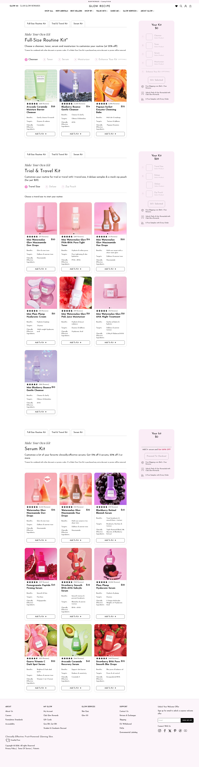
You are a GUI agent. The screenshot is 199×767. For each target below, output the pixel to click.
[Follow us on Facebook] (164, 730)
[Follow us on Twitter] (170, 730)
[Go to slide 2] (74, 100)
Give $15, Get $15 (50, 724)
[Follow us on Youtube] (185, 730)
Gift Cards (48, 720)
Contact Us (124, 711)
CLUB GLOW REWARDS (30, 6)
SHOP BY (88, 11)
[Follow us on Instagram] (159, 730)
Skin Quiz (85, 711)
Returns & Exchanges (128, 715)
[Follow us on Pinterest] (175, 730)
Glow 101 (85, 715)
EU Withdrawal (126, 724)
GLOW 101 (14, 6)
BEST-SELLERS (76, 11)
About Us (9, 711)
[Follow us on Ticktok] (180, 730)
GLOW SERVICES (129, 11)
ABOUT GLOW (146, 11)
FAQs (122, 728)
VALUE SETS (101, 11)
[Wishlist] (176, 6)
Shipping (123, 720)
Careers (8, 715)
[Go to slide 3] (41, 100)
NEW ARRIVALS (62, 11)
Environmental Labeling (128, 732)
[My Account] (185, 6)
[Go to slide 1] (38, 100)
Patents (36, 749)
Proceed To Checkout (156, 456)
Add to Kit (39, 134)
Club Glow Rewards (51, 715)
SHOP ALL (49, 11)
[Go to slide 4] (43, 100)
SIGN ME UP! (187, 720)
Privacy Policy (10, 749)
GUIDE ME (114, 11)
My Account (48, 711)
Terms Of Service (24, 749)
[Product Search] (181, 6)
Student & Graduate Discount (55, 728)
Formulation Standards (14, 720)
